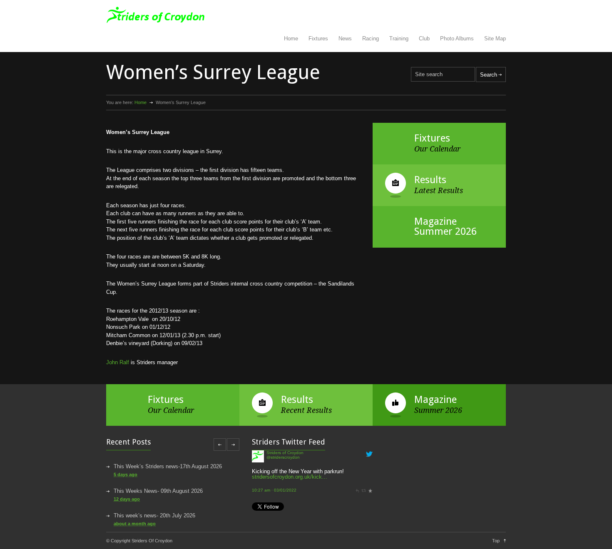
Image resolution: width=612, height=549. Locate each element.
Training (398, 38)
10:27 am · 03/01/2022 (274, 490)
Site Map (495, 38)
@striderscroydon (283, 457)
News (345, 38)
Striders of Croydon (285, 452)
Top (496, 540)
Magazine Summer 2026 (445, 226)
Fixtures (318, 38)
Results (430, 180)
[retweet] (363, 490)
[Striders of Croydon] (258, 460)
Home (291, 38)
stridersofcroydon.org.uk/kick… (289, 477)
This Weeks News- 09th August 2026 (158, 491)
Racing (370, 38)
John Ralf (117, 362)
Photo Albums (457, 38)
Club (424, 38)
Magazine (435, 399)
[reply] (357, 490)
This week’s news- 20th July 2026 (154, 515)
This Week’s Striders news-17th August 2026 (168, 466)
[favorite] (370, 490)
